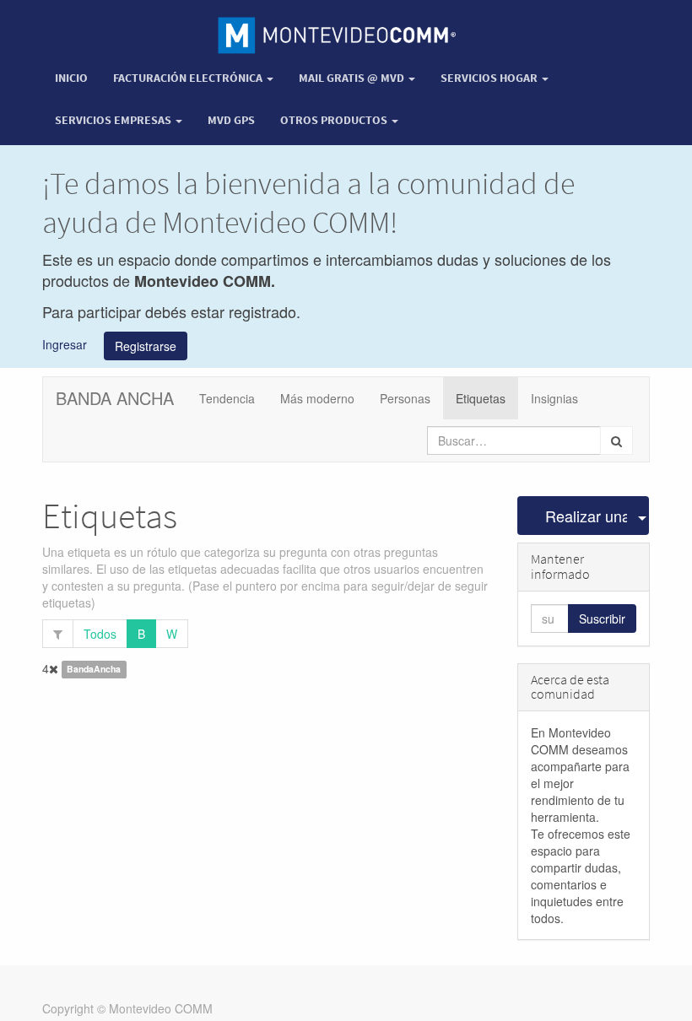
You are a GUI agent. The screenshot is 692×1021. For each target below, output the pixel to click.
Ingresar (64, 343)
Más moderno (317, 398)
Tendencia (227, 398)
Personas (405, 398)
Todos (100, 633)
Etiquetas (480, 398)
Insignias (554, 398)
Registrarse (145, 346)
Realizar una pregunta (586, 516)
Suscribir (602, 618)
